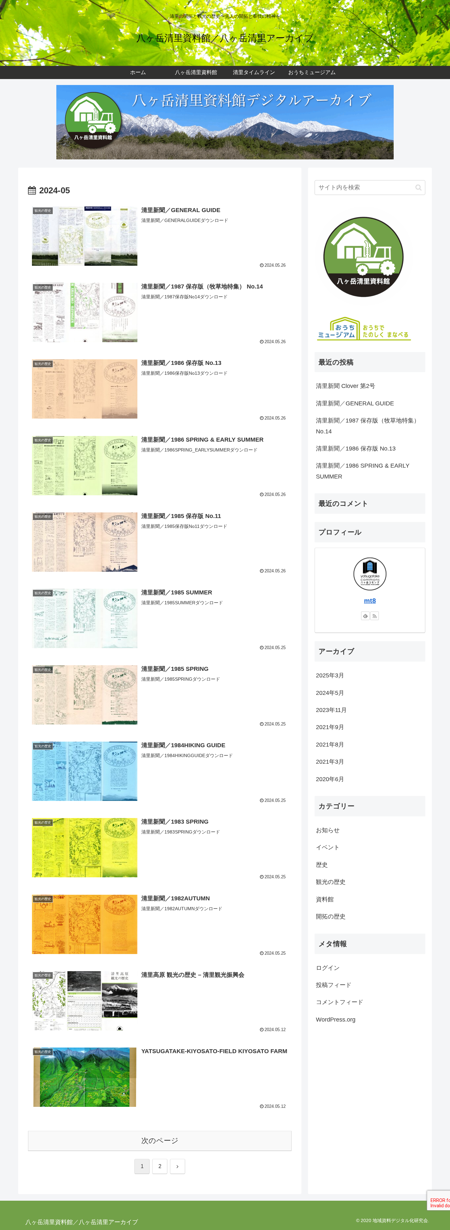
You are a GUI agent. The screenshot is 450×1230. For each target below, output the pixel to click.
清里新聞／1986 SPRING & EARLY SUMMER (362, 470)
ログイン (328, 967)
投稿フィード (334, 985)
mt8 (370, 600)
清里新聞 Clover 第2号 (345, 386)
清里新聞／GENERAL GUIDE (355, 403)
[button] (418, 187)
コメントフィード (339, 1002)
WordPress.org (335, 1019)
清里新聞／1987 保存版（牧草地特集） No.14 (368, 425)
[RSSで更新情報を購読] (374, 616)
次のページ (160, 1140)
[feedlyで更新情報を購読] (365, 616)
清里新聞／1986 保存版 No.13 (356, 448)
